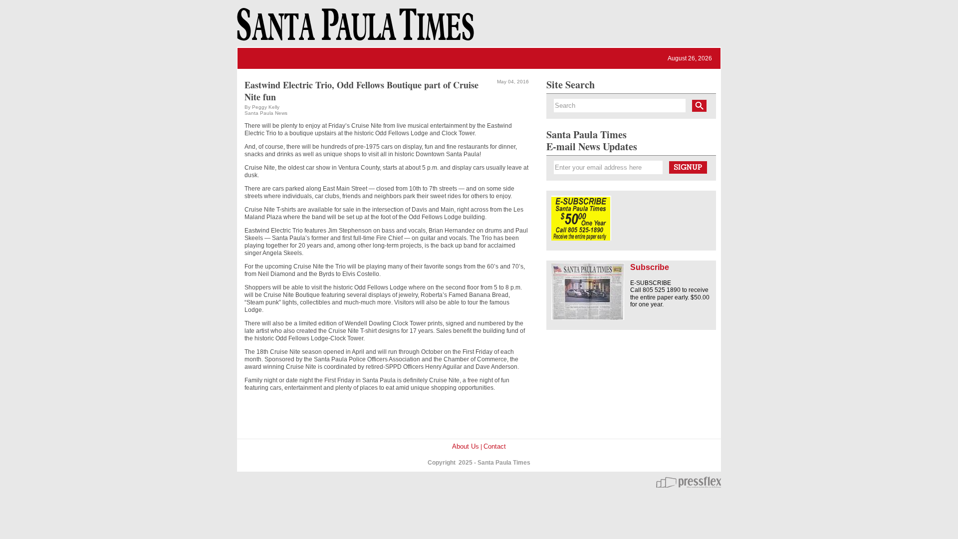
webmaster (688, 482)
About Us (465, 446)
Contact (494, 446)
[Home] (354, 29)
